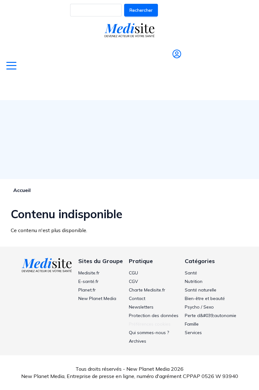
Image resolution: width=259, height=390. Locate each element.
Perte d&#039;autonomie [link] (210, 315)
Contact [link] (137, 298)
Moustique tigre (222, 88)
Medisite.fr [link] (88, 273)
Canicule (69, 88)
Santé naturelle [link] (200, 290)
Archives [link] (137, 341)
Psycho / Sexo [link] (199, 307)
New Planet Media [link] (97, 298)
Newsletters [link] (141, 307)
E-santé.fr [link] (88, 281)
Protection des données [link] (153, 315)
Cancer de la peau (112, 88)
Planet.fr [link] (87, 290)
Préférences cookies (150, 324)
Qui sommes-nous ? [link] (149, 332)
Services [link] (193, 332)
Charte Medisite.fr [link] (147, 290)
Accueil (22, 190)
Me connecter (174, 67)
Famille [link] (192, 324)
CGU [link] (133, 273)
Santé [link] (191, 273)
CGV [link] (133, 281)
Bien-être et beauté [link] (205, 298)
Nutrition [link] (193, 281)
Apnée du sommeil (169, 88)
